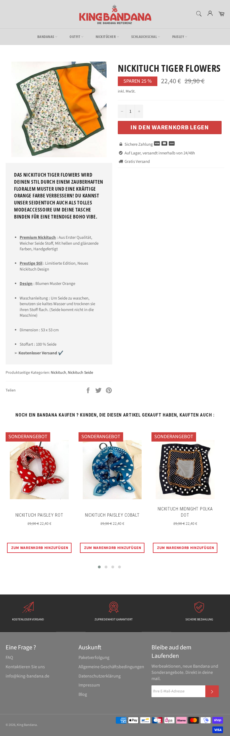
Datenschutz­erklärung (100, 676)
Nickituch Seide (80, 372)
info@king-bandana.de (27, 676)
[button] (99, 567)
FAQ (9, 657)
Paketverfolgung (94, 657)
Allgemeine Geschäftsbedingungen (111, 667)
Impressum (89, 685)
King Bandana (27, 725)
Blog (83, 694)
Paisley (178, 36)
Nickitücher (106, 36)
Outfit (75, 36)
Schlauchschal (144, 36)
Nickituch (58, 372)
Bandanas (46, 36)
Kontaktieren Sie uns (25, 667)
